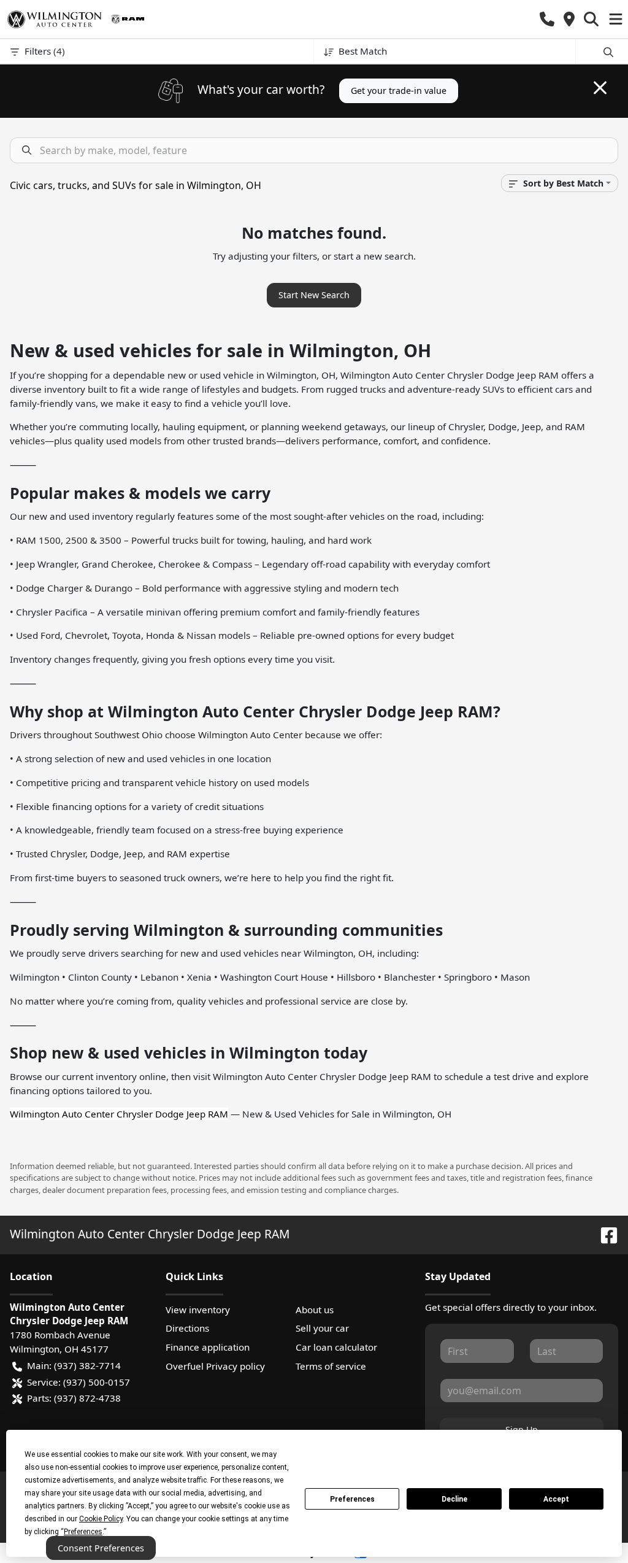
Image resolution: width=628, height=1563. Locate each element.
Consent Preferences (101, 1548)
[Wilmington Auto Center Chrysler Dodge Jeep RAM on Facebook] (604, 1233)
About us (315, 1309)
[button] (547, 19)
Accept (556, 1499)
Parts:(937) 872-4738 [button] (74, 1398)
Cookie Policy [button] (101, 1519)
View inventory (198, 1309)
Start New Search (314, 295)
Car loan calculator (336, 1347)
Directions (187, 1328)
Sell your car (322, 1328)
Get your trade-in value (398, 90)
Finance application (208, 1347)
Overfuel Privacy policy (215, 1366)
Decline (454, 1499)
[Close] (600, 87)
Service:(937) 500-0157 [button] (78, 1382)
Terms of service (331, 1366)
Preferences (352, 1499)
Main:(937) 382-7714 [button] (74, 1365)
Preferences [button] (83, 1531)
